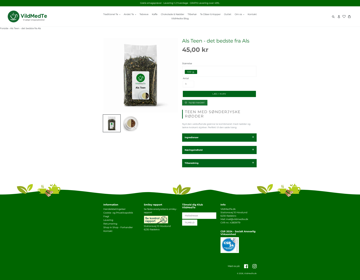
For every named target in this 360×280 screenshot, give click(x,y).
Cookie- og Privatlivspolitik (118, 212)
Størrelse (187, 63)
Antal (186, 78)
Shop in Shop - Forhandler (118, 227)
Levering (108, 220)
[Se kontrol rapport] (156, 222)
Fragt (106, 216)
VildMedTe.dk (250, 273)
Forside (4, 28)
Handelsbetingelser (114, 209)
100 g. (191, 72)
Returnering (110, 223)
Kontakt (107, 231)
